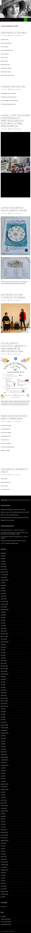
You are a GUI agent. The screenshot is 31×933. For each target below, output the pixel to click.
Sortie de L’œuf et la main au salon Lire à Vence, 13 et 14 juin (14, 517)
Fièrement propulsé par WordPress (8, 931)
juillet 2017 (3, 816)
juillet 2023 (3, 647)
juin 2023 (3, 649)
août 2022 (3, 676)
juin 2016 (3, 845)
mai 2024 (3, 620)
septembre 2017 (4, 811)
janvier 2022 (4, 695)
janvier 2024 (4, 631)
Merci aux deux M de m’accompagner (14, 417)
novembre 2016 (4, 835)
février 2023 (4, 660)
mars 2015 (3, 883)
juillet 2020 (3, 738)
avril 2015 (3, 880)
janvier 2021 (4, 722)
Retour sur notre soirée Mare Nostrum (10, 514)
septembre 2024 (4, 609)
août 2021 (3, 708)
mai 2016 (3, 848)
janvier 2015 (4, 888)
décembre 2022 (4, 666)
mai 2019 (3, 776)
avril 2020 (3, 746)
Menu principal (29, 20)
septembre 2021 (4, 706)
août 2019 (3, 768)
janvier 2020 (4, 754)
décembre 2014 (4, 891)
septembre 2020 (4, 733)
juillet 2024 (3, 615)
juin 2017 (3, 819)
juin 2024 (3, 617)
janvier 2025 (4, 598)
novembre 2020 (4, 727)
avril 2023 (3, 655)
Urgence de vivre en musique (7, 520)
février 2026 (4, 566)
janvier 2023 (4, 663)
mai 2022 (3, 684)
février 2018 (4, 800)
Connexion (3, 916)
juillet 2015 (3, 872)
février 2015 (4, 886)
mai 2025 (3, 588)
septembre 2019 (4, 765)
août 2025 (3, 582)
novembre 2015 (4, 864)
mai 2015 (3, 878)
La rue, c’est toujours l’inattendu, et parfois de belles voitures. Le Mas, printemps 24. (15, 121)
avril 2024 (3, 623)
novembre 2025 (4, 574)
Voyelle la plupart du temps (12, 543)
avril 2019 (3, 778)
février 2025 (4, 596)
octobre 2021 (4, 703)
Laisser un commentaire (15, 35)
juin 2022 (3, 682)
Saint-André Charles (5, 530)
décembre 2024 (4, 601)
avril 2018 (3, 797)
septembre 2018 (4, 789)
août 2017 (3, 813)
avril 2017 (3, 824)
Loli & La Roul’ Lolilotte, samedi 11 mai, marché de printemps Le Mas (14, 347)
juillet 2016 (3, 843)
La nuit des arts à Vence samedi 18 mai (14, 209)
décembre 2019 (4, 757)
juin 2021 (3, 714)
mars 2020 (3, 749)
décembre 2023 (4, 633)
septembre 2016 (4, 840)
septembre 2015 (4, 870)
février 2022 (4, 692)
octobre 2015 (4, 867)
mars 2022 (3, 690)
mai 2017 (3, 821)
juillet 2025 (3, 585)
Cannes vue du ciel (13, 86)
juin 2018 (3, 792)
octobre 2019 (4, 762)
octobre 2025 (4, 577)
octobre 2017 (4, 808)
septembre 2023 (4, 641)
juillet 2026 (3, 553)
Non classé (3, 906)
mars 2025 (3, 593)
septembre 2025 (4, 580)
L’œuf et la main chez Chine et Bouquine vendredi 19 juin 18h (15, 512)
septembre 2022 (4, 674)
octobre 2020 (4, 730)
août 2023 (3, 644)
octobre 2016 (4, 837)
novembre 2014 (4, 894)
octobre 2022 (4, 671)
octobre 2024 (4, 606)
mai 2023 (3, 652)
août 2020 (3, 735)
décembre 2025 (4, 572)
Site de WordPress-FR (6, 924)
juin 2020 (3, 741)
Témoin (24, 540)
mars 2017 (3, 827)
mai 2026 (3, 558)
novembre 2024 (4, 604)
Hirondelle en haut (14, 32)
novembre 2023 (4, 636)
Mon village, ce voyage (14, 534)
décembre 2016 (4, 832)
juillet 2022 (3, 679)
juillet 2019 (3, 770)
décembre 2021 (4, 698)
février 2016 (4, 856)
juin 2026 (3, 555)
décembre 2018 (4, 784)
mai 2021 (3, 717)
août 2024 (3, 612)
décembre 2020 (4, 725)
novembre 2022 (4, 668)
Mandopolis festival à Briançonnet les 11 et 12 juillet (13, 509)
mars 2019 (3, 781)
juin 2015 (3, 875)
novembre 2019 (4, 759)
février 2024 (4, 628)
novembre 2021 (4, 700)
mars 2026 (3, 563)
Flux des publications (6, 919)
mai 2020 (3, 743)
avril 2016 (3, 851)
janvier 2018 (4, 802)
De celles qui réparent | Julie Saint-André (10, 540)
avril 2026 (3, 561)
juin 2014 (3, 896)
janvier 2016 (4, 859)
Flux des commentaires (6, 921)
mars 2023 (3, 657)
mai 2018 (3, 794)
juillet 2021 (3, 711)
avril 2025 (3, 590)
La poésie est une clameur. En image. (13, 296)
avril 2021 (3, 719)
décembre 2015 (4, 862)
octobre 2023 (4, 639)
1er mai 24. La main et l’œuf (14, 470)
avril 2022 (3, 687)
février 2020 (4, 751)
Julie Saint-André (6, 20)
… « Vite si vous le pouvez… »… (20, 530)
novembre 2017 (4, 805)
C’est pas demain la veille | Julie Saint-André (11, 536)
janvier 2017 (4, 829)
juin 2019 (3, 773)
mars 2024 (3, 625)
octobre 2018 (4, 786)
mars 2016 (3, 853)
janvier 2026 (4, 569)
